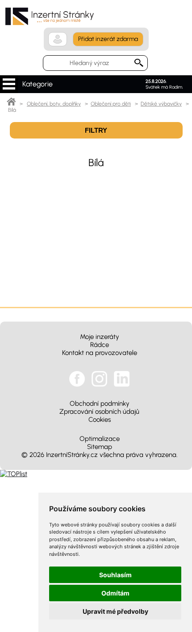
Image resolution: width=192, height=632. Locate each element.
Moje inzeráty (99, 337)
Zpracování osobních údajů (99, 412)
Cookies (99, 420)
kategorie (9, 84)
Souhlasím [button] (115, 575)
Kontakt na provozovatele (99, 353)
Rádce (99, 345)
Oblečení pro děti (111, 104)
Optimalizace (99, 439)
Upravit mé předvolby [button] (115, 611)
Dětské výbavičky (161, 104)
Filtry (96, 130)
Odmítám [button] (115, 593)
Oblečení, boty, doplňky (54, 104)
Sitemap (99, 447)
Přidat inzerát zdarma (108, 39)
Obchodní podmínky (99, 404)
